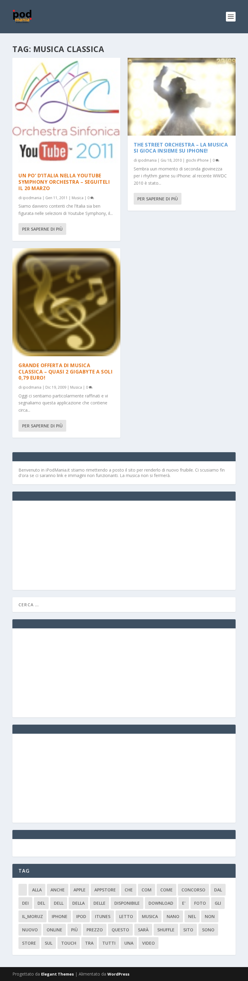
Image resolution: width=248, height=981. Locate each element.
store (29, 943)
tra (89, 943)
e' (183, 903)
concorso (193, 890)
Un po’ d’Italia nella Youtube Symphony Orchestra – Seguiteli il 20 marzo (64, 182)
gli (218, 903)
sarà (143, 930)
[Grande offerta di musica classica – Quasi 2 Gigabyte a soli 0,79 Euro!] (66, 302)
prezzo (94, 930)
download (160, 903)
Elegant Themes (57, 974)
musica (150, 916)
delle (99, 903)
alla (37, 890)
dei (25, 903)
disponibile (127, 903)
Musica (77, 197)
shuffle (166, 930)
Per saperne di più (42, 229)
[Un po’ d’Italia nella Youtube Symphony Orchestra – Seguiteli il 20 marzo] (66, 112)
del (41, 903)
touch (68, 943)
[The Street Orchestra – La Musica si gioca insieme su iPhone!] (182, 97)
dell (59, 903)
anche (58, 890)
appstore (105, 890)
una (128, 943)
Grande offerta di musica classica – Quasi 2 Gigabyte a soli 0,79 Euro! (65, 371)
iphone (59, 916)
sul (48, 943)
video (148, 943)
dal (218, 890)
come (166, 890)
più (74, 930)
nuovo (30, 930)
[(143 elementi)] (22, 890)
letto (126, 916)
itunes (102, 916)
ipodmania (32, 197)
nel (192, 916)
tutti (109, 943)
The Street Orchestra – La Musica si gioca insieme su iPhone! (181, 147)
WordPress (118, 974)
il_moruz (32, 916)
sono (208, 930)
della (78, 903)
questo (120, 930)
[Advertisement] (63, 544)
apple (79, 890)
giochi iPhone (197, 160)
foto (200, 903)
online (54, 930)
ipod (81, 916)
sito (188, 930)
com (147, 890)
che (129, 890)
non (210, 916)
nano (173, 916)
